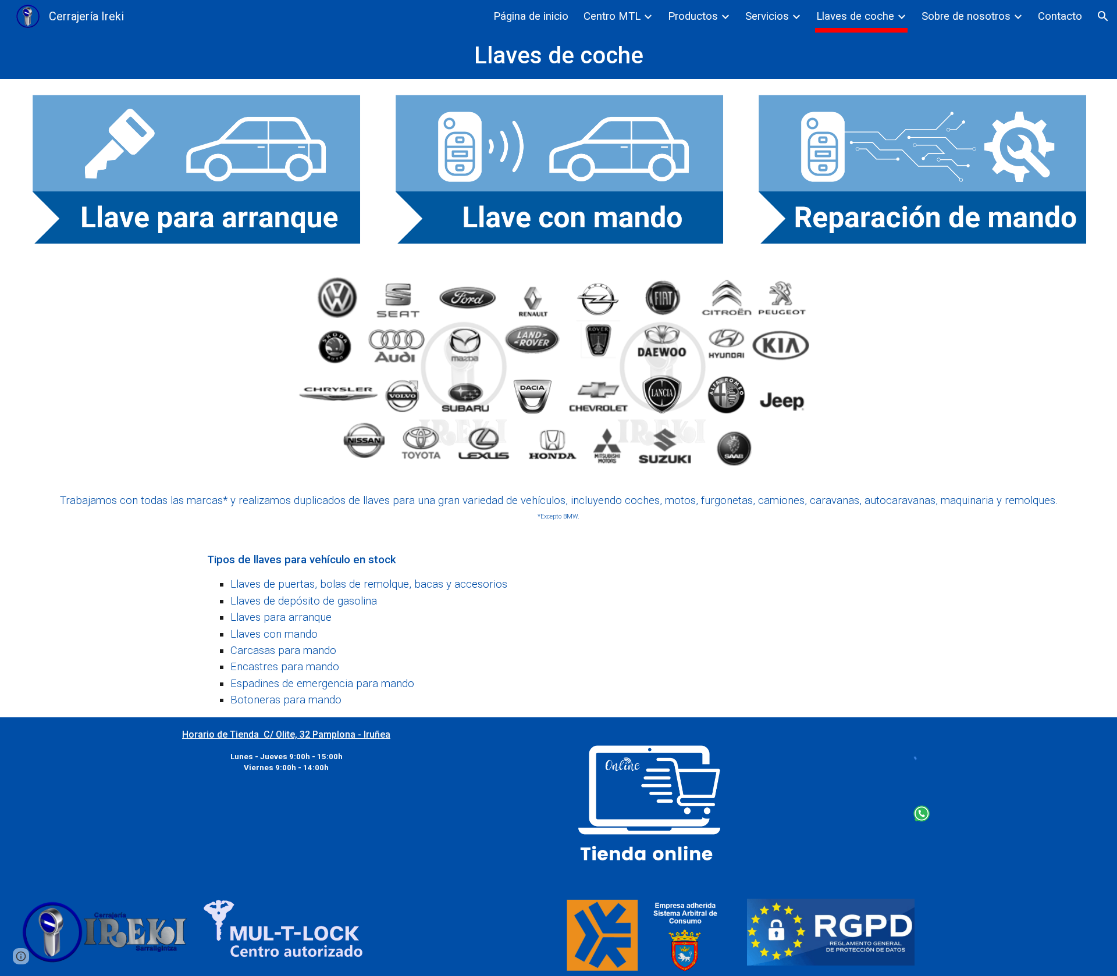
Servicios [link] (767, 16)
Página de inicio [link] (530, 16)
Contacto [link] (1060, 16)
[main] (559, 55)
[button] (1103, 16)
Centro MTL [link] (612, 16)
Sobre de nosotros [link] (966, 16)
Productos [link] (693, 16)
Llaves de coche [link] (855, 16)
